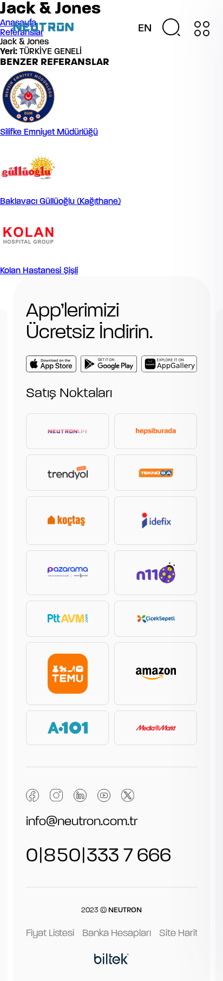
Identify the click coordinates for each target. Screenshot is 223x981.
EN (145, 28)
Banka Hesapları (116, 934)
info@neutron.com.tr (81, 821)
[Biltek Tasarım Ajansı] (111, 960)
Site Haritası (184, 934)
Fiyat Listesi (50, 934)
